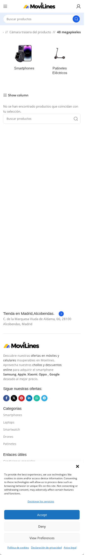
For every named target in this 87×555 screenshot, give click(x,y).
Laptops (8, 422)
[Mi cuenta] (78, 6)
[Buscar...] (76, 19)
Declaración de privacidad (46, 547)
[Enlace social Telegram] (44, 398)
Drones (8, 437)
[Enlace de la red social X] (14, 398)
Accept (42, 515)
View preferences (42, 538)
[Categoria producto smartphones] (24, 58)
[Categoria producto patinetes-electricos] (60, 60)
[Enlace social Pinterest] (21, 398)
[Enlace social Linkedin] (29, 398)
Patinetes (9, 444)
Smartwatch (11, 429)
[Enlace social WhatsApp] (37, 398)
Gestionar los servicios (41, 501)
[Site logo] (42, 6)
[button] (77, 466)
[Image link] (24, 345)
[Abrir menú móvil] (5, 6)
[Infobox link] (33, 313)
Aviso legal (70, 547)
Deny (42, 526)
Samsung (9, 374)
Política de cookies (18, 547)
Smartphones (12, 415)
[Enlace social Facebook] (6, 398)
